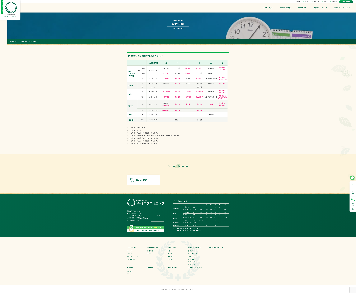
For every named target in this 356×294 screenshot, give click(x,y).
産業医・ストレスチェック (342, 8)
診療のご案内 (302, 8)
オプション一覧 (192, 253)
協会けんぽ (191, 262)
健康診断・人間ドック (320, 8)
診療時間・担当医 (285, 8)
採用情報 (334, 1)
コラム (325, 1)
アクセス (307, 1)
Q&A (189, 256)
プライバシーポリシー (195, 268)
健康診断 (191, 251)
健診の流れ (191, 264)
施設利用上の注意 (132, 256)
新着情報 (130, 268)
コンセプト (130, 251)
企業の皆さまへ (346, 1)
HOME (298, 1)
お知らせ (316, 1)
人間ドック (191, 259)
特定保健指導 (131, 259)
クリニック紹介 (268, 8)
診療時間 (150, 251)
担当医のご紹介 (141, 180)
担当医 (149, 253)
